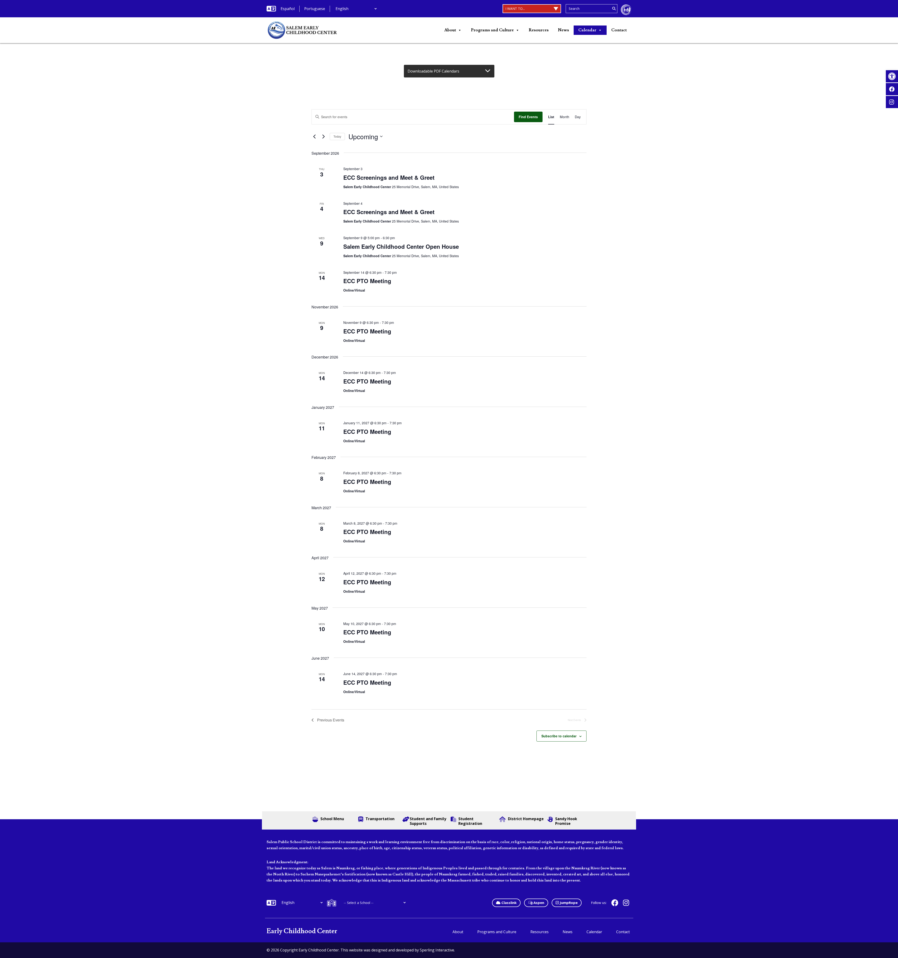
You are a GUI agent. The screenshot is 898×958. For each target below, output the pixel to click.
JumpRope (568, 902)
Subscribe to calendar (558, 736)
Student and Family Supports (428, 821)
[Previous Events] (314, 136)
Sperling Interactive (437, 950)
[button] (892, 76)
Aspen (538, 902)
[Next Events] (323, 136)
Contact (619, 30)
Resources (539, 30)
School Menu (332, 818)
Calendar (587, 30)
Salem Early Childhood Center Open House (401, 246)
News (563, 30)
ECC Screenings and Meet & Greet (389, 177)
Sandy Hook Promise (566, 821)
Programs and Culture (492, 30)
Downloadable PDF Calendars (433, 71)
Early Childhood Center (302, 931)
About (450, 30)
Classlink (508, 902)
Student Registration (470, 821)
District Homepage (526, 818)
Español (288, 8)
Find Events (528, 116)
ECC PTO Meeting (367, 281)
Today (337, 136)
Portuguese (314, 8)
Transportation (380, 818)
